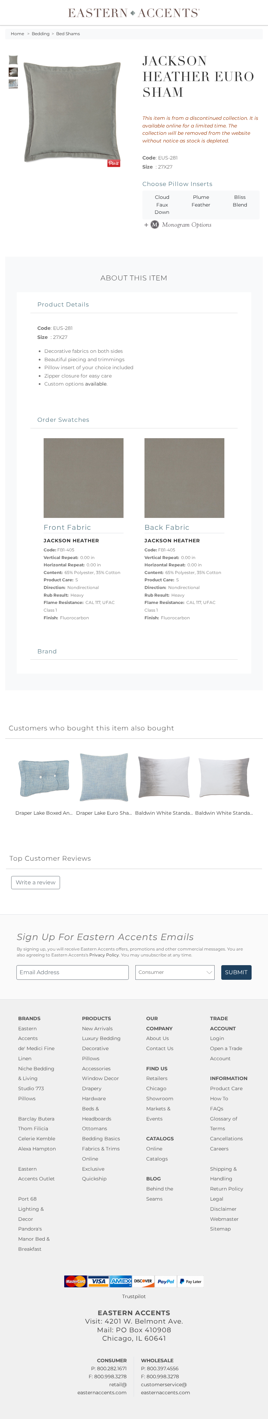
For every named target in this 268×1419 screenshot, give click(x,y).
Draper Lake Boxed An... (44, 813)
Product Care (226, 1088)
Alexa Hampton (37, 1149)
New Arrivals (97, 1028)
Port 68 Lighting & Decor (31, 1209)
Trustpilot (134, 1296)
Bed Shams (68, 33)
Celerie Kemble (36, 1138)
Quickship (94, 1179)
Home (17, 33)
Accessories (96, 1068)
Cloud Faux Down (162, 204)
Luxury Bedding (101, 1038)
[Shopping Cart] (258, 12)
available (95, 384)
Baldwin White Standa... (164, 813)
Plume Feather (201, 201)
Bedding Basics (101, 1138)
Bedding (41, 33)
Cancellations (226, 1138)
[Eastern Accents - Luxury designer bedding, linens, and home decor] (134, 12)
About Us (157, 1038)
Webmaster (224, 1219)
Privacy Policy (104, 955)
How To (219, 1098)
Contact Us (159, 1048)
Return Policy (226, 1189)
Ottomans (94, 1128)
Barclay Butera (36, 1119)
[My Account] (252, 12)
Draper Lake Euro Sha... (104, 813)
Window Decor (100, 1078)
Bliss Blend (240, 201)
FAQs (216, 1109)
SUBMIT (236, 972)
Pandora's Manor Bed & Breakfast (34, 1239)
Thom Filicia (33, 1128)
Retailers (157, 1078)
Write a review (35, 882)
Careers (219, 1149)
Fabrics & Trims (101, 1149)
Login (217, 1038)
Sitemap (220, 1229)
